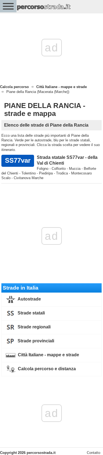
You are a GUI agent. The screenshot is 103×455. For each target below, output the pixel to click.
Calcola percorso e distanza (46, 368)
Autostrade (29, 299)
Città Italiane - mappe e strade (48, 354)
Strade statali (30, 313)
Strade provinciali (35, 341)
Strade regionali (33, 327)
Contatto (93, 453)
